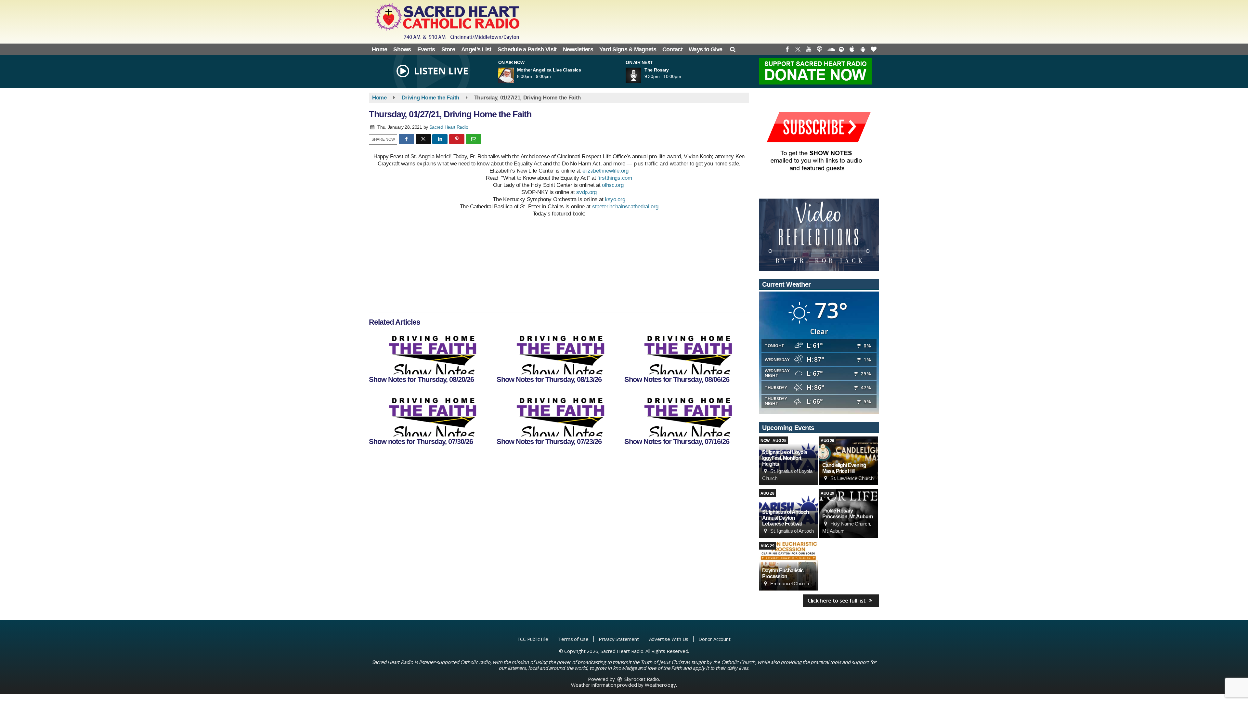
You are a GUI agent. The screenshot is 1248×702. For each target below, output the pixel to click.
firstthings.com (614, 178)
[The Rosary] (641, 75)
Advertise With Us (669, 639)
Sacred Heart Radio (448, 127)
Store (448, 49)
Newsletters (578, 49)
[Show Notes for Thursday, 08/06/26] (686, 351)
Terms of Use (573, 639)
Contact (672, 49)
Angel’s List (476, 49)
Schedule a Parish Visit (527, 49)
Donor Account (714, 639)
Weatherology (660, 685)
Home (379, 49)
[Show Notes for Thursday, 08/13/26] (558, 351)
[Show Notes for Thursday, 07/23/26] (558, 413)
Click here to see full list (837, 600)
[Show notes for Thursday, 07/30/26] (431, 413)
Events (426, 49)
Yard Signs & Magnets (627, 49)
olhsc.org (612, 185)
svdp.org (586, 192)
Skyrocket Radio (641, 679)
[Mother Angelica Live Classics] (514, 75)
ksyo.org (615, 199)
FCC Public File (532, 639)
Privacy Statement (619, 639)
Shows (402, 49)
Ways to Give (705, 49)
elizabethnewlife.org (605, 171)
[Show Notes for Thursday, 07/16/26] (686, 413)
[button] (733, 49)
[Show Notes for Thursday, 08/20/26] (431, 351)
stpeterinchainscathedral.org (625, 206)
